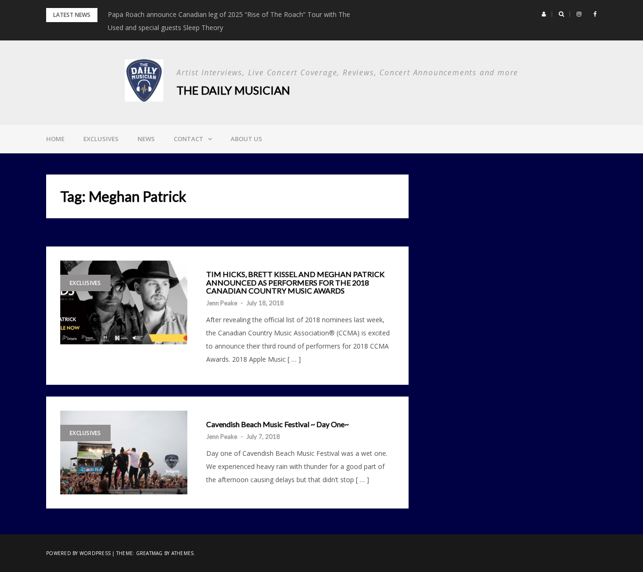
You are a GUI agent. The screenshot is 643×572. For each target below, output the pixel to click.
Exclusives (101, 139)
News (146, 139)
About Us (246, 139)
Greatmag (149, 553)
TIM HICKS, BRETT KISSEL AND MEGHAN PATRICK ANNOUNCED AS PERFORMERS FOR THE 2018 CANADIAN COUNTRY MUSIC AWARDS (295, 282)
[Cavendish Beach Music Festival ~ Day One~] (123, 452)
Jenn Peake (221, 303)
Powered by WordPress (78, 553)
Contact (188, 139)
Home (55, 139)
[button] (544, 14)
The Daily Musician (233, 90)
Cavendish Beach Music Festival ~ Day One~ (277, 424)
